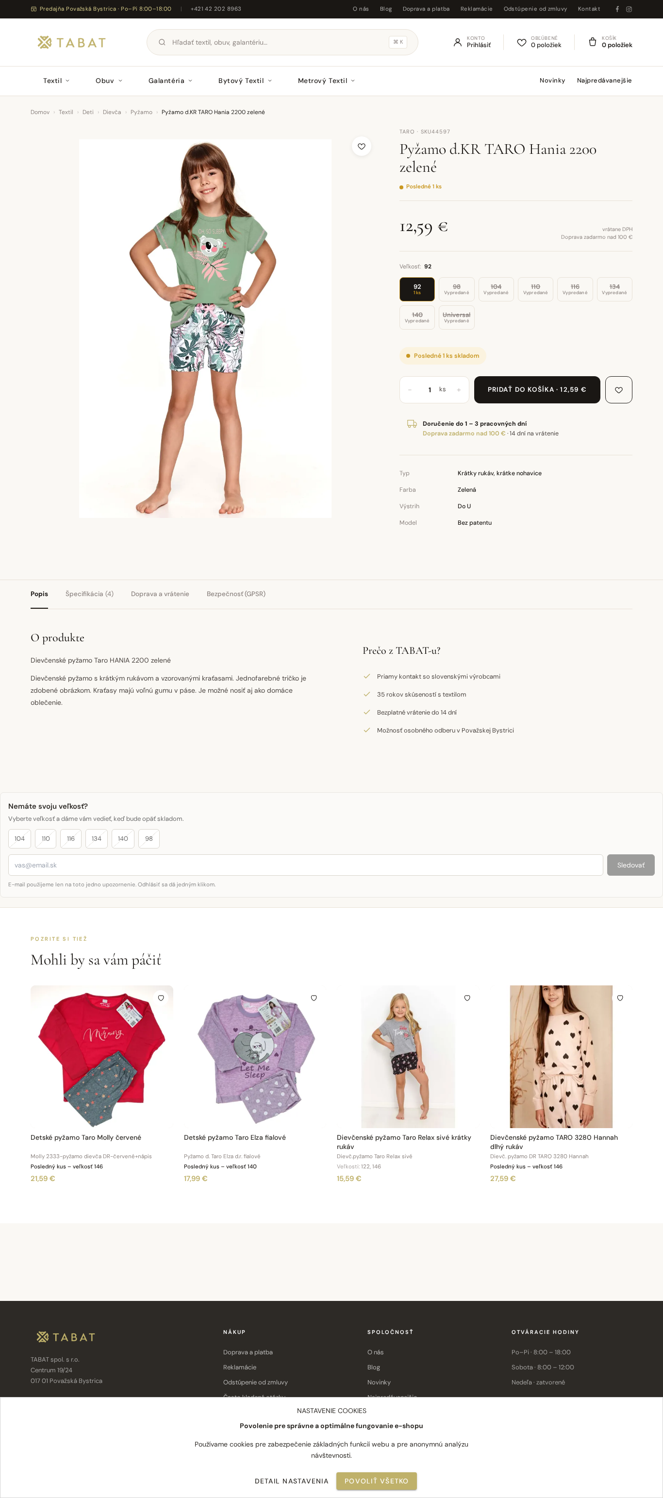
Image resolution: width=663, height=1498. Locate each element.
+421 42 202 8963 (216, 9)
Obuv (105, 80)
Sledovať (631, 865)
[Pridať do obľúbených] (361, 146)
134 (96, 838)
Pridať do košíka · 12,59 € (537, 389)
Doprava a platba (426, 9)
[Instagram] (629, 9)
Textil (52, 80)
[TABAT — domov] (72, 42)
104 (20, 838)
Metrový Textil (323, 80)
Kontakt (589, 9)
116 (71, 838)
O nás (361, 9)
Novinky (552, 80)
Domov (40, 112)
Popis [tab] (39, 594)
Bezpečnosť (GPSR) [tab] (236, 594)
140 (123, 838)
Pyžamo (141, 112)
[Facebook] (617, 9)
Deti (88, 112)
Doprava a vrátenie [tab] (160, 594)
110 (46, 838)
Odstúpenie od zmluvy (535, 9)
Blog (386, 9)
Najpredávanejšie (604, 80)
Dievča (112, 112)
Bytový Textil (241, 80)
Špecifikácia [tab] (90, 594)
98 (149, 838)
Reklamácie (477, 9)
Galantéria (167, 80)
